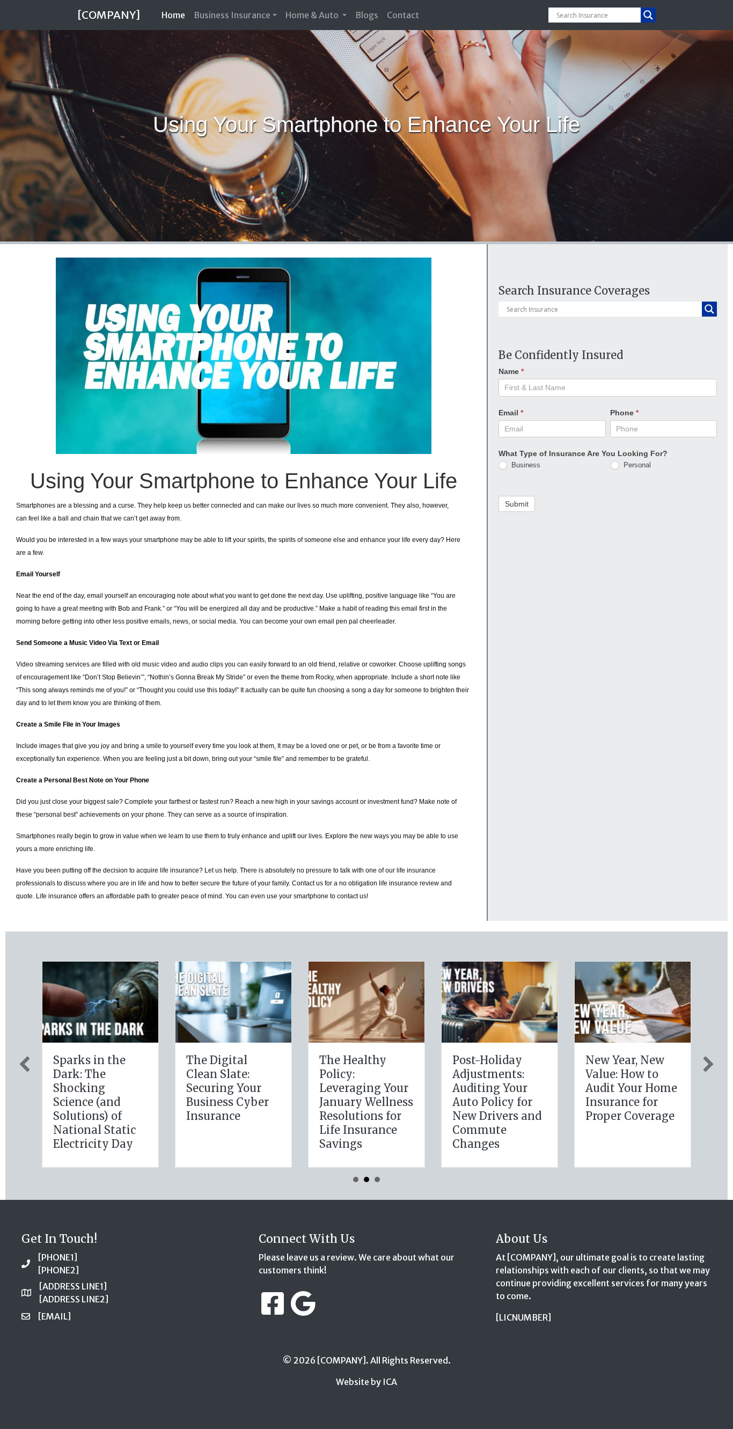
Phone (624, 412)
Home (175, 14)
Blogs (366, 15)
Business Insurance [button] (232, 15)
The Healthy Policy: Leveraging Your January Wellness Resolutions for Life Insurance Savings (366, 1101)
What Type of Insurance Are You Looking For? (583, 453)
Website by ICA (366, 1381)
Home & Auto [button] (312, 15)
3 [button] (377, 1179)
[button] (24, 1064)
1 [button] (355, 1179)
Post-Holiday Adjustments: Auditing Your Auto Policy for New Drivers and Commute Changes (496, 1101)
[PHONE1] (57, 1257)
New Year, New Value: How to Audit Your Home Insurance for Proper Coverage (631, 1088)
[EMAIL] (54, 1316)
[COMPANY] (108, 14)
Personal (636, 464)
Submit (517, 503)
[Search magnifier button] (648, 15)
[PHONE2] (58, 1270)
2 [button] (366, 1179)
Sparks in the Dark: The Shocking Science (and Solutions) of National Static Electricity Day (94, 1101)
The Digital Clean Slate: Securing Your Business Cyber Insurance (227, 1088)
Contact (403, 15)
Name (511, 371)
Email (511, 412)
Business (524, 464)
